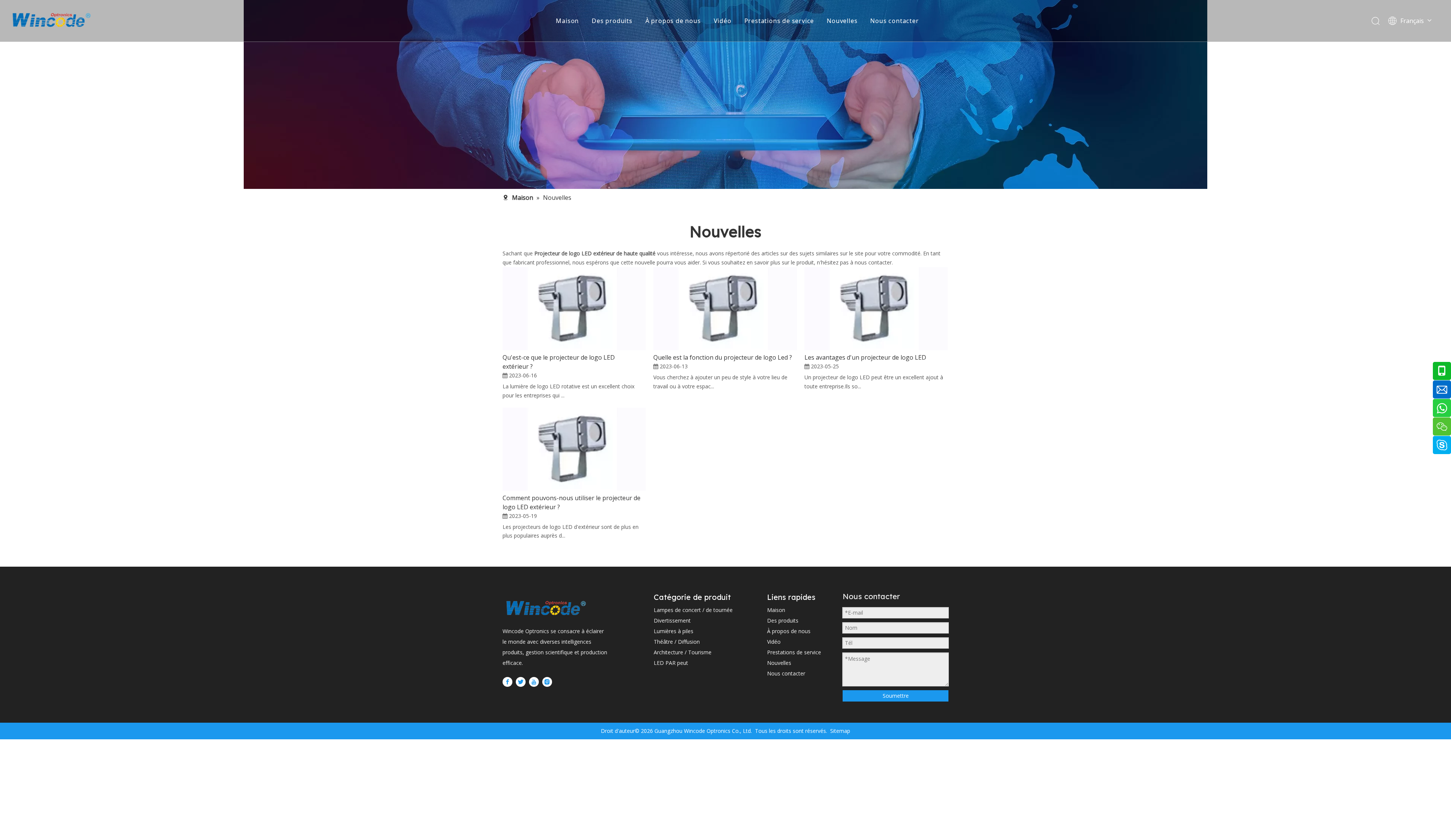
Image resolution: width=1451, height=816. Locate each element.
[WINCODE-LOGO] (546, 608)
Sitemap (839, 730)
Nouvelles (842, 21)
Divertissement (672, 620)
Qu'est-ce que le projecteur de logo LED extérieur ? (559, 362)
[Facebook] (507, 681)
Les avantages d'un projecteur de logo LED (865, 357)
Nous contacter (894, 21)
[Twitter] (521, 681)
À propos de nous (673, 21)
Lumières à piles (673, 631)
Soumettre (896, 695)
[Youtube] (534, 681)
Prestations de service (779, 21)
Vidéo (723, 21)
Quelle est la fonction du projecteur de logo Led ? (722, 357)
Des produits (612, 21)
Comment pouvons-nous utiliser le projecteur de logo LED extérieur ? (571, 502)
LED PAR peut (671, 662)
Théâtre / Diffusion (677, 641)
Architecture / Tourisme (683, 652)
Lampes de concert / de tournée (693, 610)
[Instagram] (547, 681)
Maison (567, 21)
